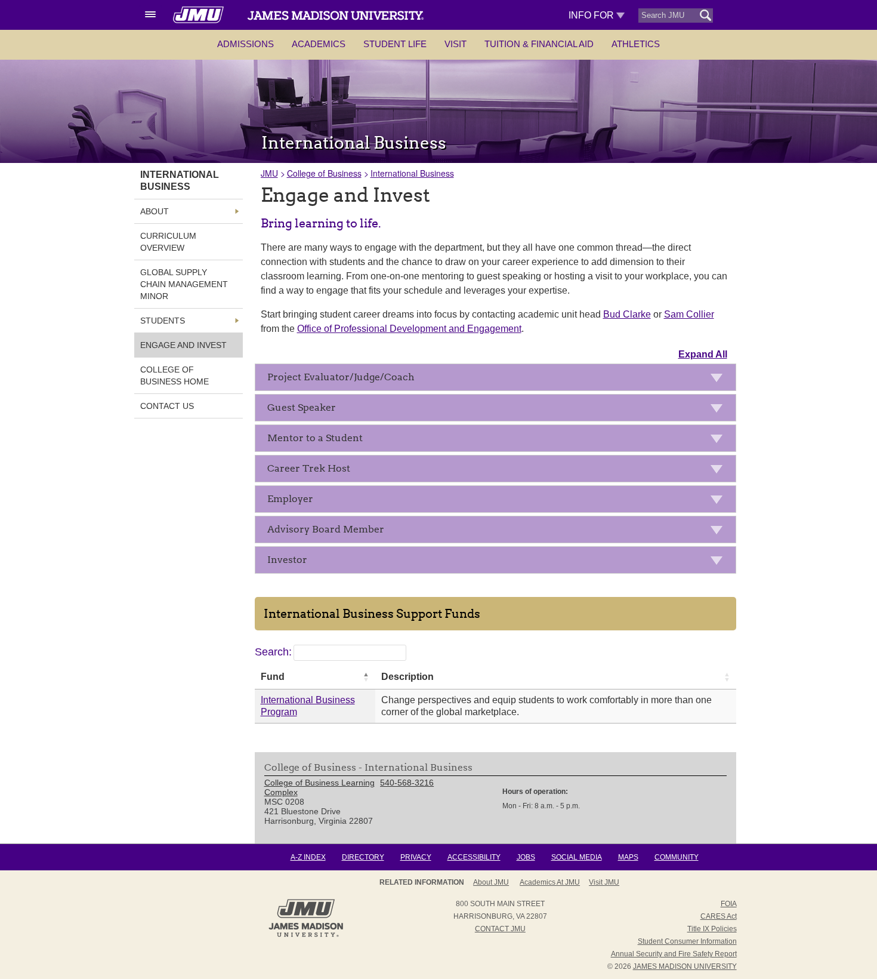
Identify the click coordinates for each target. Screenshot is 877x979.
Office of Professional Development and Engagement (409, 329)
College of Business (324, 173)
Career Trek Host (308, 468)
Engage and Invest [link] (183, 345)
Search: (273, 652)
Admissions (245, 44)
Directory (363, 857)
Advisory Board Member (325, 529)
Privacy (415, 857)
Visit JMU (604, 882)
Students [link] (162, 320)
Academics (318, 44)
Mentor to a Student (315, 438)
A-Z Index (308, 857)
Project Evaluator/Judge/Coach (341, 377)
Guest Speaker (301, 407)
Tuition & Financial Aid (539, 44)
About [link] (154, 211)
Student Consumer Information (687, 941)
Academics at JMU (550, 882)
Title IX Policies (712, 929)
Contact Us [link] (167, 406)
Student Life (395, 44)
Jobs (526, 857)
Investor (287, 559)
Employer (290, 498)
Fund (273, 677)
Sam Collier (689, 314)
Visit (455, 44)
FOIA (729, 904)
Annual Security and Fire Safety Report (674, 954)
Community (676, 857)
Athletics (636, 44)
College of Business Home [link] (174, 375)
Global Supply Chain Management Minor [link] (184, 284)
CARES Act (718, 916)
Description (407, 677)
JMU (269, 173)
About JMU (491, 882)
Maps (628, 857)
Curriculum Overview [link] (168, 242)
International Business (412, 173)
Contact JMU (500, 929)
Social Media (576, 857)
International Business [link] (179, 181)
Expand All (702, 354)
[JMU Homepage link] (306, 935)
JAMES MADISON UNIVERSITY (685, 966)
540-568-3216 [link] (407, 782)
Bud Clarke (627, 314)
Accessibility (474, 857)
